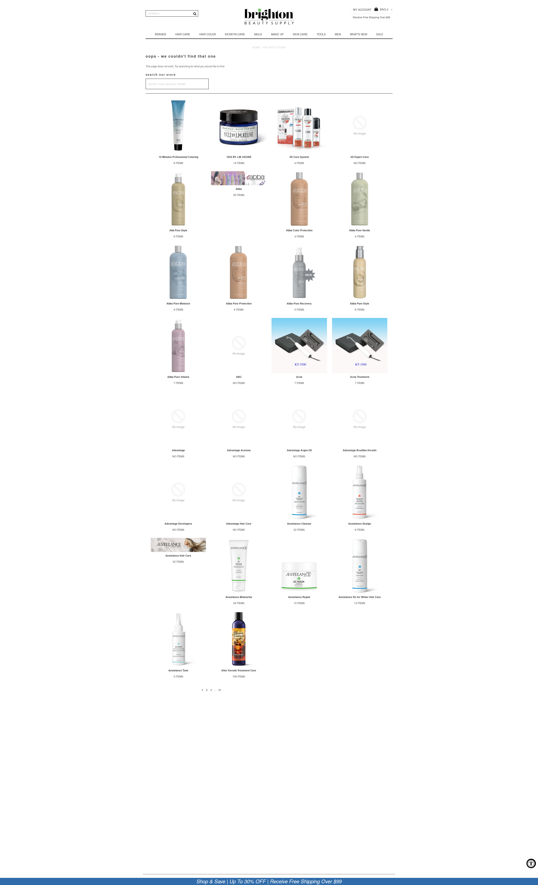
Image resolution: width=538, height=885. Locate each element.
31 (219, 690)
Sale (379, 34)
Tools (321, 34)
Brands (160, 34)
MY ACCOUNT (362, 10)
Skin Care (300, 34)
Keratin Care (235, 34)
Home (256, 47)
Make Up (277, 34)
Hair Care (182, 34)
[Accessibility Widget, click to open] (531, 863)
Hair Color (207, 34)
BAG (383, 9)
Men (338, 34)
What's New (358, 34)
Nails (258, 34)
